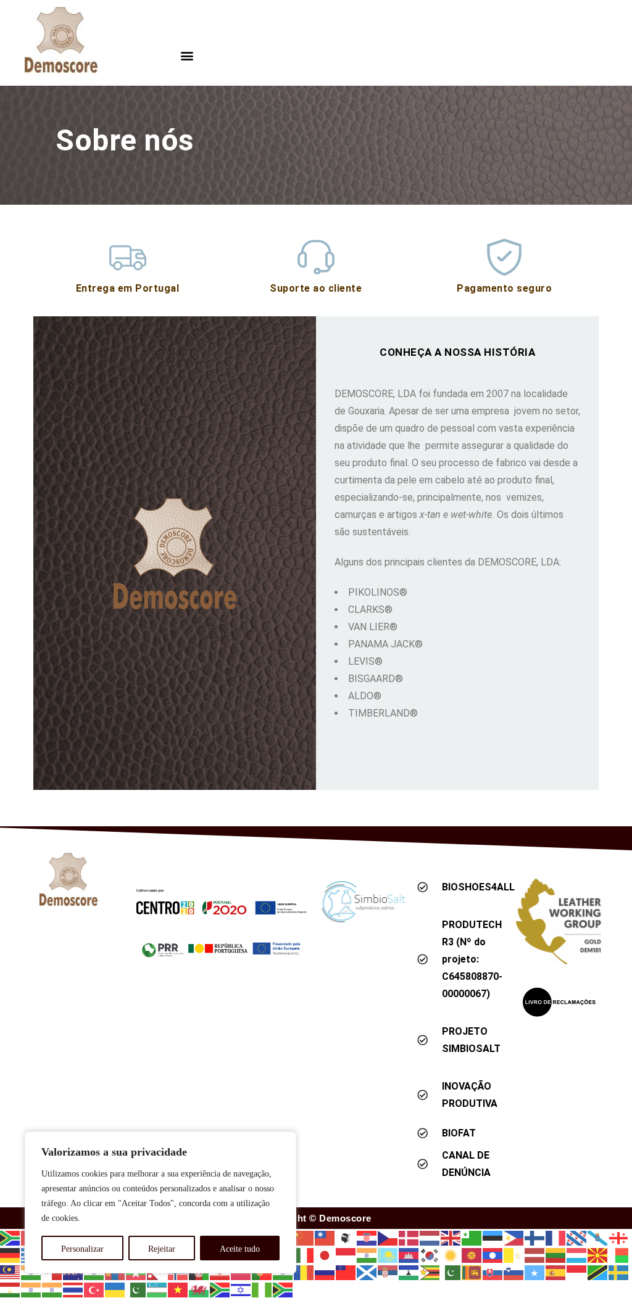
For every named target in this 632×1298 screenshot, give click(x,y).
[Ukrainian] (115, 1289)
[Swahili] (598, 1272)
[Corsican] (346, 1237)
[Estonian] (493, 1237)
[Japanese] (325, 1254)
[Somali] (535, 1272)
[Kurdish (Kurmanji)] (451, 1254)
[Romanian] (304, 1272)
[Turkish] (94, 1289)
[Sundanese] (577, 1272)
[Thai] (73, 1289)
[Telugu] (52, 1289)
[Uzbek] (157, 1289)
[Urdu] (136, 1289)
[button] (187, 55)
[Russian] (325, 1272)
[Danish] (409, 1237)
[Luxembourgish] (577, 1254)
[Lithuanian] (556, 1254)
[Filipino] (514, 1237)
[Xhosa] (220, 1289)
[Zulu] (283, 1289)
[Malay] (10, 1272)
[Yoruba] (262, 1289)
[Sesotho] (409, 1272)
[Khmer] (409, 1254)
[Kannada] (367, 1254)
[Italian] (304, 1254)
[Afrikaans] (10, 1237)
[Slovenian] (514, 1272)
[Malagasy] (619, 1254)
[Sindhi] (451, 1272)
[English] (451, 1237)
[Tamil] (31, 1289)
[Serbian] (388, 1272)
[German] (10, 1254)
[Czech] (388, 1237)
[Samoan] (346, 1272)
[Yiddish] (241, 1289)
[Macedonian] (598, 1254)
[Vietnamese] (178, 1289)
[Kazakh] (388, 1254)
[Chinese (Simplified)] (304, 1237)
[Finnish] (535, 1237)
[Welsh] (199, 1289)
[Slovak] (493, 1272)
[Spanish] (556, 1272)
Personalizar (82, 1249)
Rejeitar (161, 1249)
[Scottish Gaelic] (367, 1272)
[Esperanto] (472, 1237)
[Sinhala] (472, 1272)
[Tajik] (10, 1289)
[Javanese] (346, 1254)
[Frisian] (577, 1237)
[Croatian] (367, 1237)
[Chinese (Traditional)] (325, 1237)
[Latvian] (535, 1254)
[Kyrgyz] (472, 1254)
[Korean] (430, 1254)
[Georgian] (619, 1237)
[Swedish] (619, 1272)
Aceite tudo (240, 1249)
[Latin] (514, 1254)
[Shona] (430, 1272)
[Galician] (598, 1237)
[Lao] (493, 1254)
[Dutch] (430, 1237)
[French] (556, 1237)
